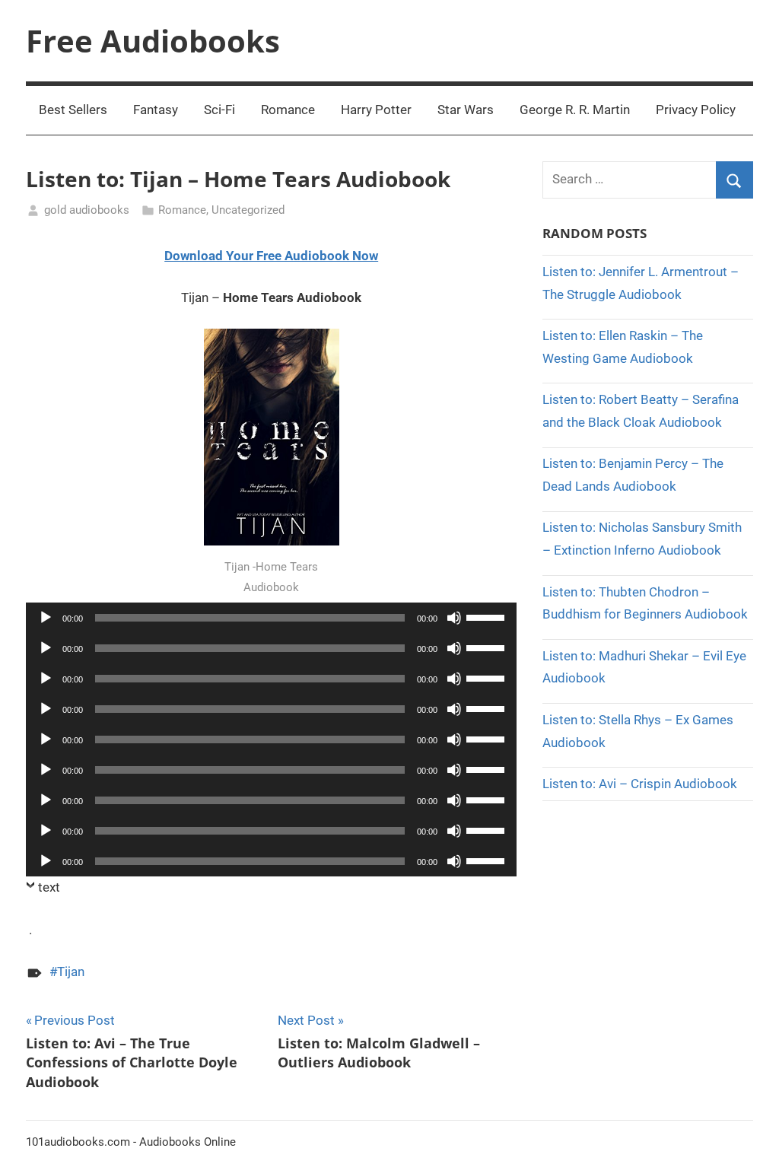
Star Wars (465, 109)
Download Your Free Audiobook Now (271, 255)
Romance (288, 109)
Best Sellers (73, 109)
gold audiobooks (86, 210)
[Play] (45, 617)
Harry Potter (376, 109)
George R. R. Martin (575, 109)
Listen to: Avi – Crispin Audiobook (639, 783)
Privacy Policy (696, 109)
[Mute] (454, 617)
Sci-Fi (219, 109)
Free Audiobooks (153, 41)
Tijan (70, 971)
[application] (271, 618)
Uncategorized (248, 210)
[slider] (487, 616)
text (49, 887)
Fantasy (155, 109)
